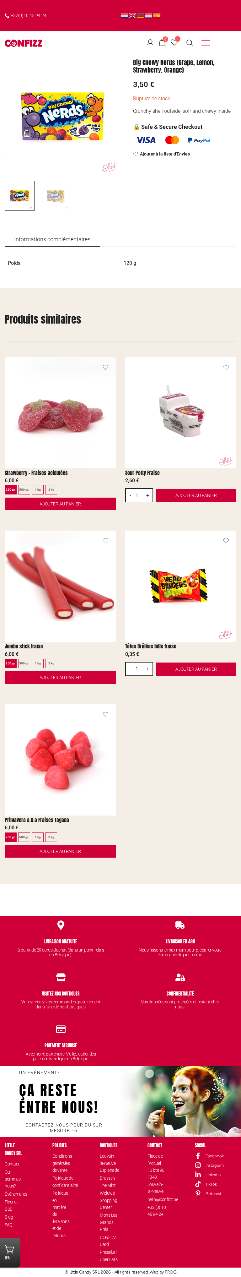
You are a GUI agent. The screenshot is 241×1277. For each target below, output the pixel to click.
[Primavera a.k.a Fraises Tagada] (60, 760)
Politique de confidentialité (61, 1181)
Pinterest (214, 1193)
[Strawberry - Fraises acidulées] (60, 412)
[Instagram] (198, 1165)
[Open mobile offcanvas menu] (205, 43)
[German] (141, 15)
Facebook (215, 1156)
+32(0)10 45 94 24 (28, 15)
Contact (12, 1163)
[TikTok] (198, 1184)
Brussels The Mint (107, 1181)
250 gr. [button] (11, 489)
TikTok (211, 1184)
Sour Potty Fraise (142, 473)
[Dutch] (124, 15)
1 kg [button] (38, 489)
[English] (133, 15)
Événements (14, 1194)
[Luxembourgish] (149, 15)
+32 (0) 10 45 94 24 (156, 1211)
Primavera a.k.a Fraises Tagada (37, 820)
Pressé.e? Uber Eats (108, 1256)
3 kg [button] (51, 489)
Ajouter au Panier (60, 503)
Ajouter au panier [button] (196, 495)
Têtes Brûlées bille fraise (150, 646)
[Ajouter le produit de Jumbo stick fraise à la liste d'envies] (105, 540)
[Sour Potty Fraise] (180, 412)
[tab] (52, 240)
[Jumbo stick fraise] (60, 586)
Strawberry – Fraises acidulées (36, 473)
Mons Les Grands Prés (108, 1222)
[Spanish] (157, 15)
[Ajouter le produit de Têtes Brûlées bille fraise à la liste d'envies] (226, 540)
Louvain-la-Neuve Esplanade (109, 1163)
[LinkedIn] (198, 1174)
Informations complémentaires (52, 239)
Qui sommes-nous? (13, 1179)
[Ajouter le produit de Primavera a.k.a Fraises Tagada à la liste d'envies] (105, 714)
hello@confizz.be (156, 1199)
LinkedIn (213, 1174)
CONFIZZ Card (108, 1241)
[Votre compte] (150, 43)
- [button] (130, 495)
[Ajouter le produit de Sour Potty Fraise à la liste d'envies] (226, 367)
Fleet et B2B (11, 1205)
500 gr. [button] (24, 489)
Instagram (215, 1165)
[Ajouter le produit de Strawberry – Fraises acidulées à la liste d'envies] (105, 367)
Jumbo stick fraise (24, 646)
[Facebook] (198, 1156)
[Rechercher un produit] (190, 43)
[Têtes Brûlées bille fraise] (180, 586)
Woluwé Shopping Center (108, 1200)
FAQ (8, 1224)
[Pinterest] (198, 1193)
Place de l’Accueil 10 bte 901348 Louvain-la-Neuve (155, 1174)
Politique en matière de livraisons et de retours (61, 1214)
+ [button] (147, 495)
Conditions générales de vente (61, 1163)
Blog (9, 1217)
